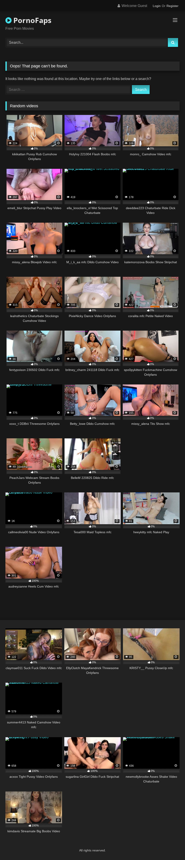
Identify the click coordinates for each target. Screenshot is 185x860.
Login (157, 6)
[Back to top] (171, 846)
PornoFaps (31, 20)
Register (172, 6)
